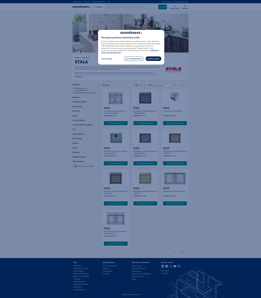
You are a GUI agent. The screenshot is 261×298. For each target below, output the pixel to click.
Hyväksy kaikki (153, 58)
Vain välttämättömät (134, 58)
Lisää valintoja (106, 58)
